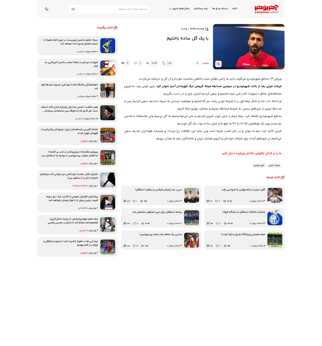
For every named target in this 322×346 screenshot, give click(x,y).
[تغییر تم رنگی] (46, 9)
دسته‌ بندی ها (220, 9)
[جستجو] (73, 9)
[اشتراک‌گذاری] (197, 63)
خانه (234, 9)
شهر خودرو (259, 165)
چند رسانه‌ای (201, 9)
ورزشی (206, 63)
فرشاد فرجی (274, 165)
